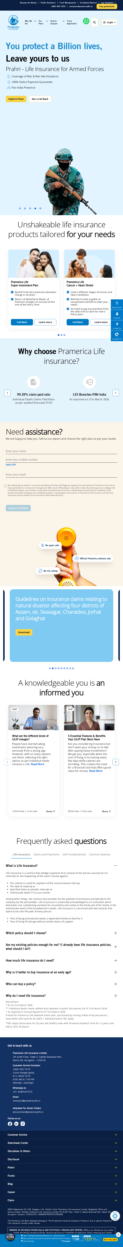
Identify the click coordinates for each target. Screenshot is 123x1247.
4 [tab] (35, 208)
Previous (7, 393)
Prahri (11, 1167)
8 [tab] (70, 668)
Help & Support (53, 22)
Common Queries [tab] (99, 854)
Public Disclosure (48, 3)
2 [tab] (25, 208)
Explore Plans (16, 98)
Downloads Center (18, 1142)
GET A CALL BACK (110, 1239)
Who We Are (28, 22)
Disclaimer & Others (19, 1151)
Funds (11, 1175)
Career (11, 1192)
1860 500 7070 (58, 6)
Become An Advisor (28, 3)
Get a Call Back (40, 98)
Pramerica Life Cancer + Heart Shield (80, 283)
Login (110, 22)
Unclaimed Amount (88, 3)
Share (49, 811)
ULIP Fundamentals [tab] (74, 854)
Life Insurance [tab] (21, 854)
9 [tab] (73, 668)
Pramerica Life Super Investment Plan (24, 283)
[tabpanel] (61, 124)
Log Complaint (107, 3)
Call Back (22, 322)
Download (24, 632)
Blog (10, 1183)
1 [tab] (20, 208)
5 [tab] (40, 208)
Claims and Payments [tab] (46, 854)
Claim (11, 1200)
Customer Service (17, 1134)
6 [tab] (64, 668)
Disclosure (13, 1159)
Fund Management (68, 3)
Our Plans (41, 22)
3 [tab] (30, 208)
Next (115, 393)
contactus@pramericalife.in (81, 6)
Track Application (72, 22)
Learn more (45, 322)
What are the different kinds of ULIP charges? (30, 737)
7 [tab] (67, 668)
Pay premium (107, 6)
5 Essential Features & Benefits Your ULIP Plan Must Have (87, 737)
